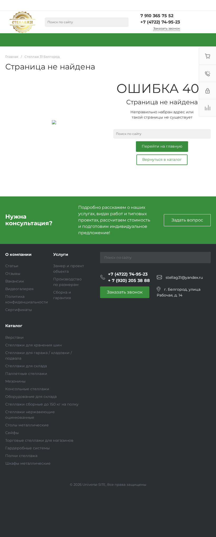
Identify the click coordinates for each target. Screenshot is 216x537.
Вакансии (14, 281)
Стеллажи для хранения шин (33, 345)
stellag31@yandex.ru (184, 277)
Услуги (60, 254)
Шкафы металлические (28, 463)
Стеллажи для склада (26, 366)
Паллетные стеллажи (26, 373)
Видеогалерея (19, 288)
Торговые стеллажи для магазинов (39, 440)
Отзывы (12, 273)
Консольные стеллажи (27, 389)
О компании (18, 254)
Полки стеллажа (21, 455)
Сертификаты (18, 309)
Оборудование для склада (31, 396)
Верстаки (14, 337)
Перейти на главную (162, 146)
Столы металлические (27, 425)
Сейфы (12, 432)
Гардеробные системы (27, 448)
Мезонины (15, 381)
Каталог (13, 325)
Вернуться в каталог (162, 159)
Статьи (11, 265)
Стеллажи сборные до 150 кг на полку (41, 404)
